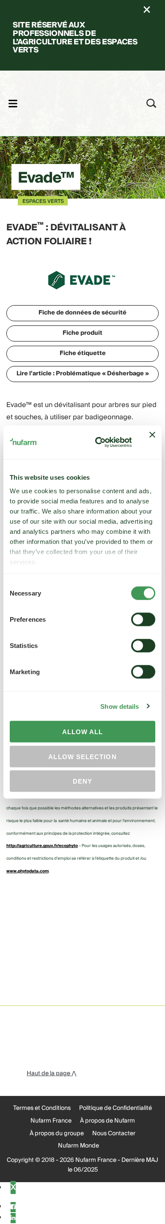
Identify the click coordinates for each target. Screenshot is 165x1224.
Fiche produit (82, 333)
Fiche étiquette (83, 353)
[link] (71, 102)
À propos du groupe (57, 1133)
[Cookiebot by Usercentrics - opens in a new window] (98, 442)
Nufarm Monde (78, 1146)
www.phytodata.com (27, 871)
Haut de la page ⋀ (51, 1073)
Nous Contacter (113, 1133)
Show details (119, 706)
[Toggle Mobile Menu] (12, 103)
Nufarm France (51, 1121)
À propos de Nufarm (107, 1121)
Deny (82, 781)
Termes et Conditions (42, 1108)
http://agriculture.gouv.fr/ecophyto (42, 845)
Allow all (82, 731)
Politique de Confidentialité (115, 1108)
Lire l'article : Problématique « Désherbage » (82, 374)
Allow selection (82, 756)
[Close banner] (152, 442)
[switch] (143, 619)
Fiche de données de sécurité (82, 313)
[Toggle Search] (151, 103)
